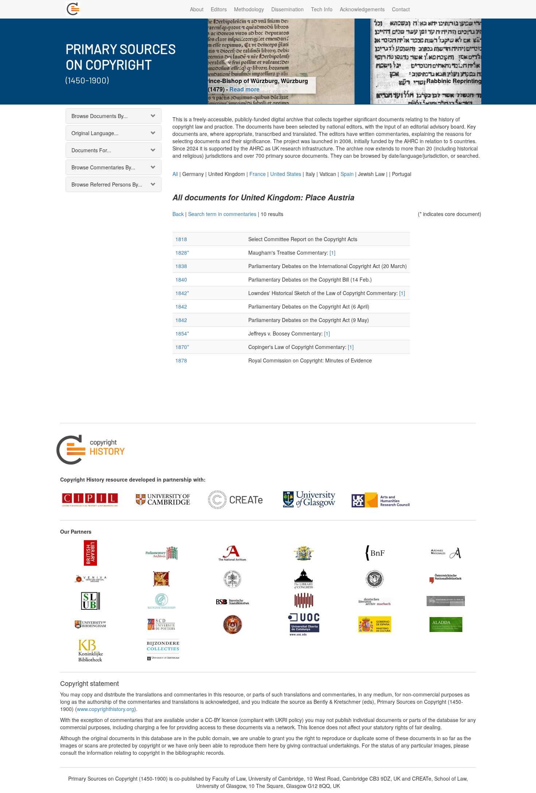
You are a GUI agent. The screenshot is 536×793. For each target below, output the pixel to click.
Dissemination (287, 9)
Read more (345, 89)
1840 (181, 279)
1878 (181, 360)
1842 (181, 306)
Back (178, 213)
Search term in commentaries (222, 213)
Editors (219, 9)
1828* (182, 252)
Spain (347, 173)
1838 (181, 266)
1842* (182, 293)
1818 (181, 239)
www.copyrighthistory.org (105, 708)
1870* (182, 346)
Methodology (249, 9)
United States (285, 173)
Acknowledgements (362, 9)
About (196, 9)
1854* (182, 333)
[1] (332, 252)
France (257, 173)
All (175, 173)
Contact (401, 9)
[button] (228, 61)
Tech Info (322, 9)
